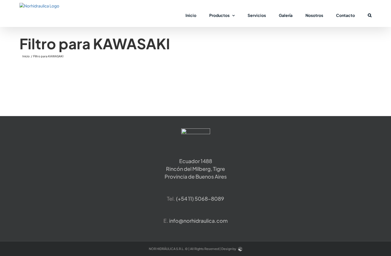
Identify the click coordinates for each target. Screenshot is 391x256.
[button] (370, 15)
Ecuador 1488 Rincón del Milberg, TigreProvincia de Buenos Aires (196, 169)
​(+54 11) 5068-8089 (200, 198)
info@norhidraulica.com (198, 220)
